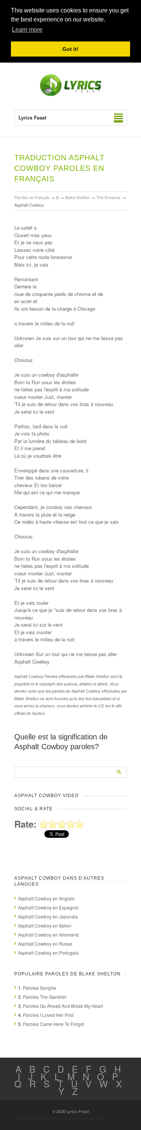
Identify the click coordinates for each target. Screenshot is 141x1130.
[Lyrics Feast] (70, 94)
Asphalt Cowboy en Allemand (48, 934)
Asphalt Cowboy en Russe (45, 943)
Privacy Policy (27, 1119)
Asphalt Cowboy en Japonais (48, 916)
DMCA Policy (56, 1119)
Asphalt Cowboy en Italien (44, 925)
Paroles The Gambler (45, 997)
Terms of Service (86, 1119)
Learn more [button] (27, 29)
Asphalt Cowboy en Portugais (48, 952)
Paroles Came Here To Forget (53, 1024)
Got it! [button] (70, 49)
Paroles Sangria (39, 987)
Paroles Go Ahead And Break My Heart (63, 1006)
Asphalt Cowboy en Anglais (46, 898)
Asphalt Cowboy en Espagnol (48, 907)
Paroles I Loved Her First (48, 1015)
